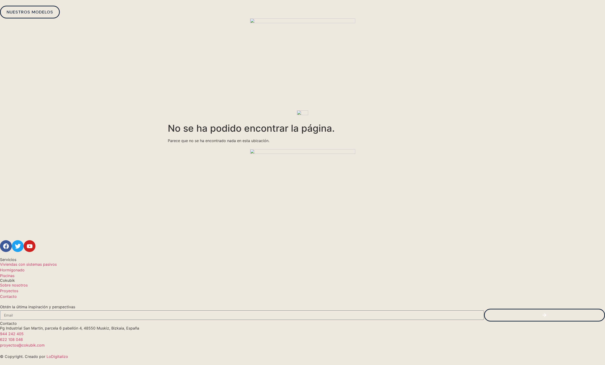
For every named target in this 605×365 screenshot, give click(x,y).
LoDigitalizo (57, 356)
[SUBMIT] (544, 315)
